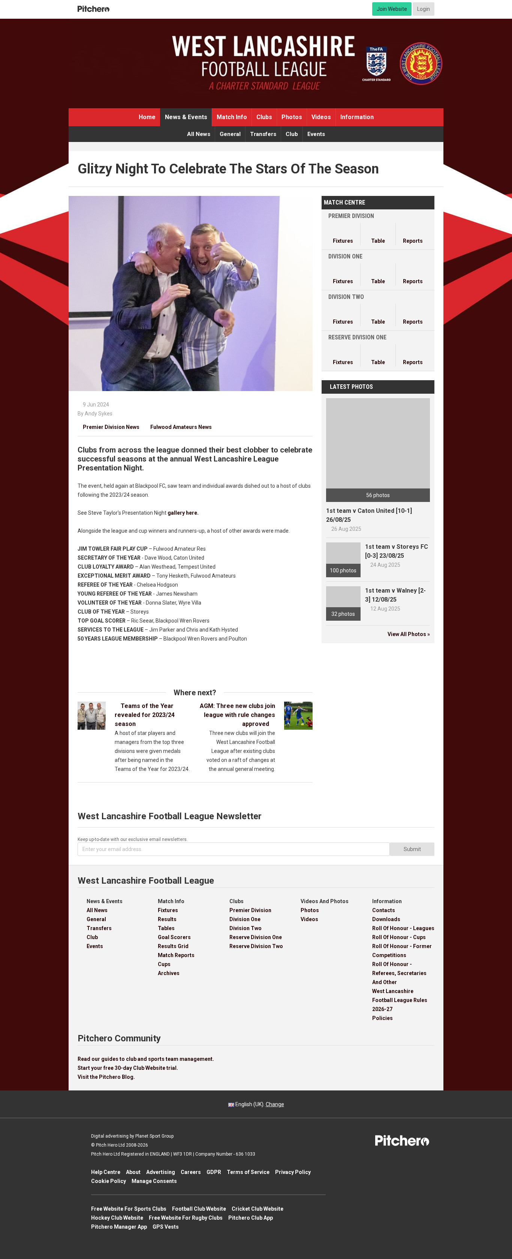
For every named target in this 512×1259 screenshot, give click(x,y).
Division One (244, 919)
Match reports (176, 955)
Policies (382, 1018)
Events (316, 134)
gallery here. (183, 513)
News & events (186, 117)
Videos (321, 117)
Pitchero (93, 9)
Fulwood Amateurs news (178, 427)
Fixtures (168, 910)
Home (147, 117)
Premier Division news (108, 427)
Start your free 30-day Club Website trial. (128, 1068)
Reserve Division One (255, 937)
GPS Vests (166, 1227)
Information (357, 117)
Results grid (173, 946)
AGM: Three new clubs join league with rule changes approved (237, 714)
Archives (169, 973)
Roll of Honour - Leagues (403, 928)
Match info (232, 117)
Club (292, 134)
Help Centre (105, 1172)
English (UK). (259, 1104)
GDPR (214, 1172)
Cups (164, 964)
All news (198, 134)
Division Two (245, 928)
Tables (166, 928)
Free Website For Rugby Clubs (186, 1218)
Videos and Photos (325, 901)
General (230, 134)
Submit (412, 849)
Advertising (160, 1172)
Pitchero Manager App (119, 1227)
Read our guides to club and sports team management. (146, 1059)
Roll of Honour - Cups (399, 937)
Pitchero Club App (250, 1218)
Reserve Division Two (256, 946)
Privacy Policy (293, 1172)
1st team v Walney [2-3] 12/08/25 (395, 595)
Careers (191, 1172)
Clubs (264, 117)
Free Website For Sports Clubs (128, 1209)
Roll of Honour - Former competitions (402, 950)
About (133, 1172)
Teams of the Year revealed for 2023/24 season (145, 714)
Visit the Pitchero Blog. (106, 1077)
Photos (291, 117)
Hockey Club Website (117, 1218)
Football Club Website (199, 1209)
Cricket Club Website (257, 1209)
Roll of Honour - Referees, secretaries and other (399, 973)
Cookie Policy (108, 1181)
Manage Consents (154, 1181)
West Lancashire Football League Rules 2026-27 (399, 1000)
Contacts (383, 910)
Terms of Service (248, 1172)
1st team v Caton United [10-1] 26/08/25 (369, 515)
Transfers (263, 134)
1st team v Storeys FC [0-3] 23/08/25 (396, 551)
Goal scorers (174, 937)
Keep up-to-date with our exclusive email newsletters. (133, 839)
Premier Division (250, 910)
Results (167, 919)
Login (423, 9)
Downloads (386, 919)
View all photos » (409, 634)
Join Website (392, 9)
